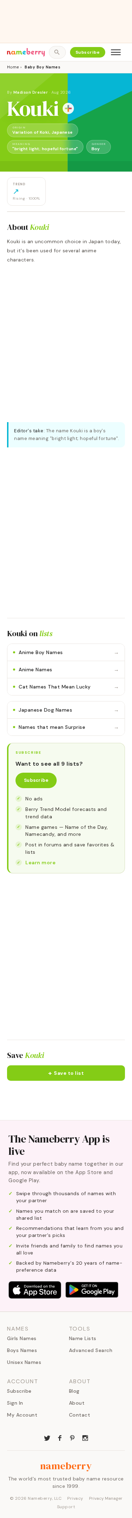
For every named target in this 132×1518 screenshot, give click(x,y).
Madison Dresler (30, 92)
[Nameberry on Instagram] (85, 1437)
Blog (74, 1391)
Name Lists (82, 1338)
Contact (79, 1415)
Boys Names (22, 1350)
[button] (66, 1073)
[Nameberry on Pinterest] (72, 1437)
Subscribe (88, 52)
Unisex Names (24, 1362)
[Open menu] (115, 52)
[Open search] (57, 52)
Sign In (15, 1403)
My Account (22, 1415)
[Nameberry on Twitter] (47, 1437)
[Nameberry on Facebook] (59, 1437)
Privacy (75, 1498)
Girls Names (22, 1338)
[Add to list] (68, 108)
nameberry (66, 1465)
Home (13, 67)
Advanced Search (91, 1350)
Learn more (40, 862)
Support (66, 1507)
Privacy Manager (105, 1498)
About (77, 1403)
